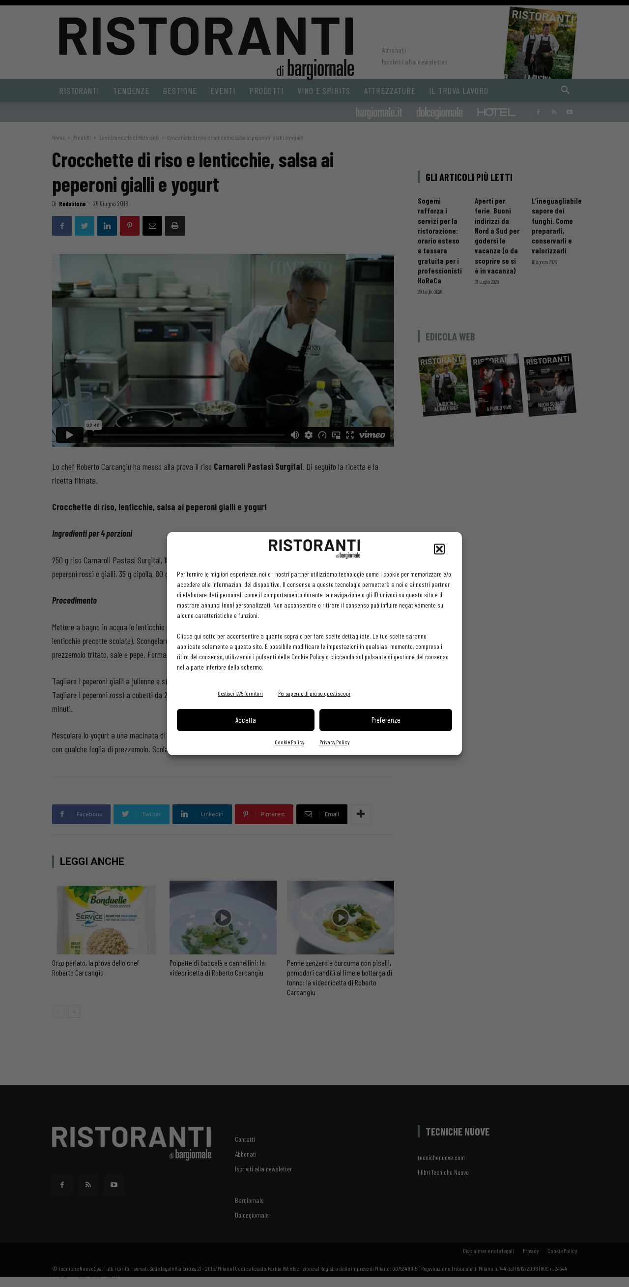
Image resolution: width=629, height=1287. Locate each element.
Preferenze (386, 719)
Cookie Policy (289, 741)
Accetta (245, 719)
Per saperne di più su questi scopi (314, 693)
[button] (439, 549)
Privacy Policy (334, 741)
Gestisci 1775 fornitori (240, 693)
